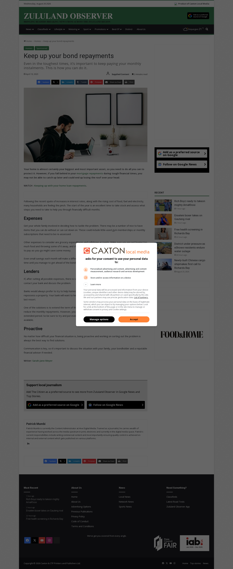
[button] (116, 284)
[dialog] (116, 284)
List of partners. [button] (141, 297)
